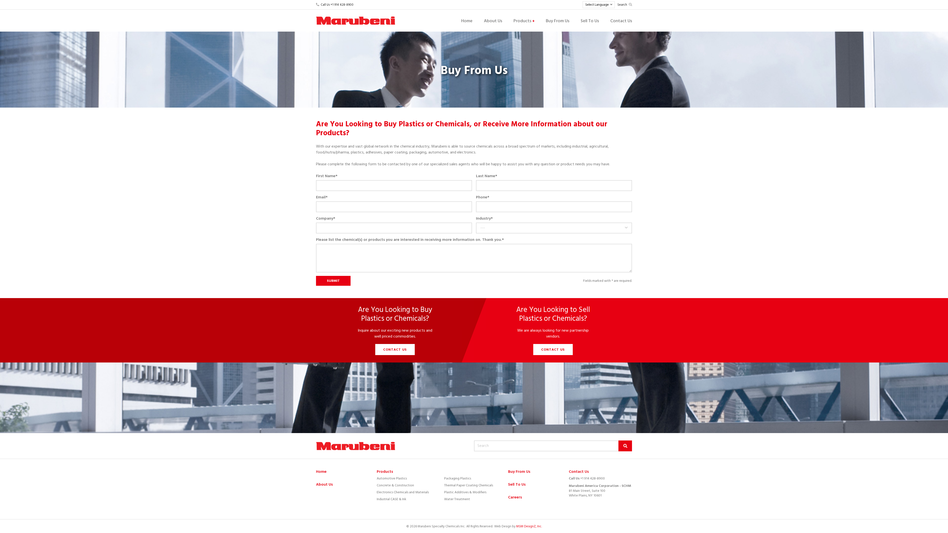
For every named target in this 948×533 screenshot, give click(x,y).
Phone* (482, 197)
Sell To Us (590, 21)
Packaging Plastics (457, 478)
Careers (515, 498)
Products (524, 21)
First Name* (326, 176)
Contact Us (621, 21)
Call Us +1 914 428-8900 (336, 4)
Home (467, 21)
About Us (493, 21)
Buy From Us (557, 21)
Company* (325, 219)
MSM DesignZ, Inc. (529, 526)
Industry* (484, 219)
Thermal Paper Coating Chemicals (468, 485)
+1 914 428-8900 (592, 478)
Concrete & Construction (395, 485)
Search (622, 4)
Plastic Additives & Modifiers (465, 492)
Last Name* (486, 176)
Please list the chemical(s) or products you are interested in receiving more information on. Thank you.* (410, 240)
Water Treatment (457, 499)
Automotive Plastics (392, 478)
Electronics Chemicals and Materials (403, 492)
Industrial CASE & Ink (391, 499)
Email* (322, 197)
